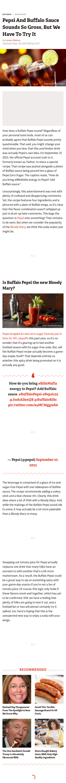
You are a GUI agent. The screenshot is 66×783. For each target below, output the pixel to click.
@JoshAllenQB (22, 399)
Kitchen (6, 14)
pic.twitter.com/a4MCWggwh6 (33, 405)
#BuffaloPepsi (30, 394)
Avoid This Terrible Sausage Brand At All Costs (46, 710)
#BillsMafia (47, 383)
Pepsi (20, 218)
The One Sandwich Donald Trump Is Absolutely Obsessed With (16, 754)
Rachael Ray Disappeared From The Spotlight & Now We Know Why (16, 710)
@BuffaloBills (45, 399)
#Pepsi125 (50, 394)
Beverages (20, 14)
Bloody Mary (17, 227)
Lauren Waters (12, 40)
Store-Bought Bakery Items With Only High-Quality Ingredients (46, 754)
